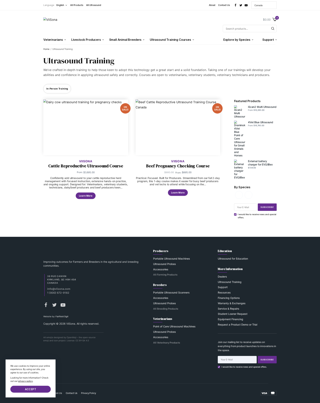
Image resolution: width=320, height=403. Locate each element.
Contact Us (224, 5)
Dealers (222, 276)
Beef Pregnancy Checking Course (178, 166)
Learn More (85, 195)
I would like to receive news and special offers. (244, 367)
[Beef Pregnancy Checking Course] (178, 127)
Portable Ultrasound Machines (171, 258)
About (212, 5)
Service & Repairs (228, 308)
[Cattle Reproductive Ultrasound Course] (85, 127)
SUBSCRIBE (267, 207)
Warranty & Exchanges (232, 303)
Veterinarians (53, 40)
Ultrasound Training (229, 281)
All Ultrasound (93, 5)
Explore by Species (236, 40)
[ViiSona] (50, 24)
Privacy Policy (88, 393)
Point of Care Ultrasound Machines (174, 326)
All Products (76, 5)
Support (268, 40)
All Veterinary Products (166, 342)
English (60, 5)
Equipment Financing (230, 319)
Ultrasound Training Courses (170, 40)
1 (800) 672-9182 (58, 292)
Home (46, 49)
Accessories (160, 269)
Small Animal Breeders (125, 40)
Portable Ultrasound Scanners (171, 292)
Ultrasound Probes (164, 264)
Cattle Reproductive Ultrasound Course (85, 166)
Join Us (58, 393)
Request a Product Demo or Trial (237, 324)
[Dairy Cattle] (248, 194)
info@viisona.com (58, 288)
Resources (224, 292)
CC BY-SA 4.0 (82, 340)
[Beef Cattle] (239, 194)
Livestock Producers (86, 40)
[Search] (272, 28)
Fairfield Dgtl (62, 316)
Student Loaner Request (232, 314)
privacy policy (25, 381)
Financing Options (229, 297)
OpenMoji (71, 337)
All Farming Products (165, 274)
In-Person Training (57, 88)
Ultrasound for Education (233, 258)
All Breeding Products (165, 308)
